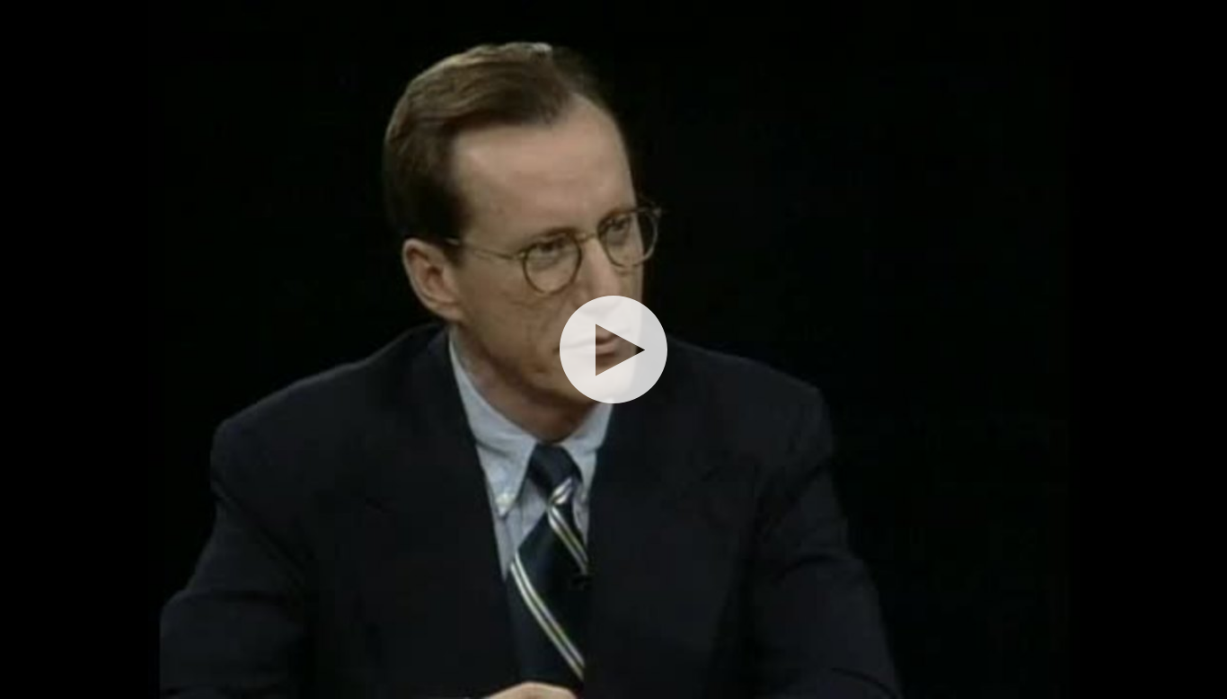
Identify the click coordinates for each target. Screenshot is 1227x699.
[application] (613, 349)
